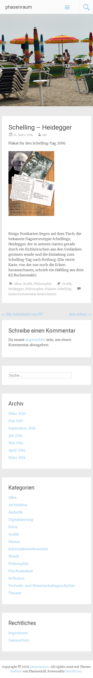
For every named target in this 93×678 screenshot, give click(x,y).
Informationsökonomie (28, 549)
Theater (15, 593)
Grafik (27, 284)
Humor (14, 541)
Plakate (50, 289)
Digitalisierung (21, 519)
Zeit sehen (80, 314)
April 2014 (16, 450)
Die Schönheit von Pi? (22, 314)
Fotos (13, 527)
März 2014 (17, 457)
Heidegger (16, 289)
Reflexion (16, 578)
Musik (13, 556)
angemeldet (35, 339)
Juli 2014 (15, 435)
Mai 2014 (15, 443)
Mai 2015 (15, 421)
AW (44, 135)
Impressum (18, 633)
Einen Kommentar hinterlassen (32, 294)
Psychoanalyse (20, 571)
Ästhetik (15, 512)
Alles (17, 284)
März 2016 (17, 413)
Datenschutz (19, 640)
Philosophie (43, 284)
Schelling (65, 289)
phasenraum (18, 7)
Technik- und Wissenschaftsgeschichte (41, 585)
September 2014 (22, 428)
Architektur (18, 505)
